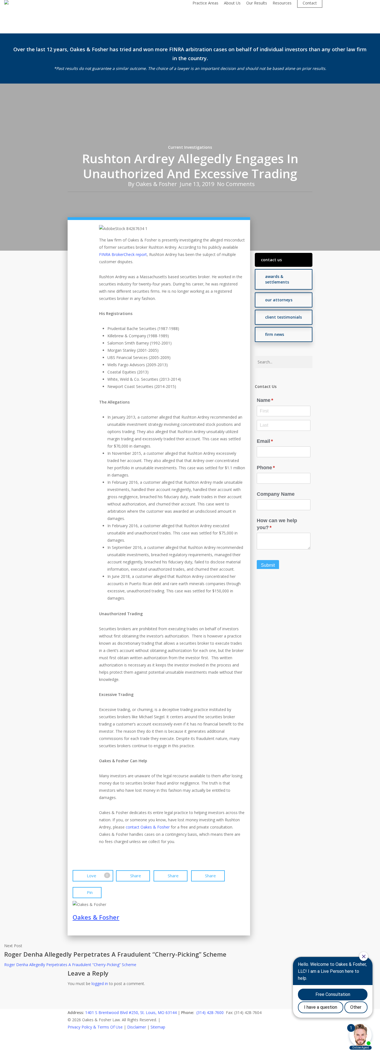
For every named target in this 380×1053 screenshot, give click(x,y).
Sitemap (157, 1027)
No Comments (236, 184)
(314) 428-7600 (210, 1012)
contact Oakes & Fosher (148, 827)
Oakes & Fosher (156, 184)
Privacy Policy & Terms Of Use (95, 1027)
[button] (283, 260)
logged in (100, 983)
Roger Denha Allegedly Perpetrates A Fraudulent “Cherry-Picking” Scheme (70, 964)
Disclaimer (136, 1027)
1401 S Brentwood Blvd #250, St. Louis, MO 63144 (131, 1012)
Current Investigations (190, 147)
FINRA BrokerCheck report (123, 254)
